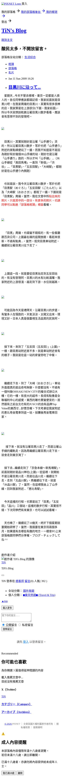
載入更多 (7, 608)
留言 (27, 581)
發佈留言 (7, 629)
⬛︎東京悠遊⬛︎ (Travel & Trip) (39, 595)
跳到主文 (7, 39)
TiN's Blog (13, 30)
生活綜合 (30, 57)
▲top (4, 601)
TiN (3, 562)
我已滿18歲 (8, 773)
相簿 (11, 64)
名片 (11, 72)
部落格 (12, 68)
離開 (20, 773)
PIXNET (16, 724)
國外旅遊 (28, 590)
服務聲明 (37, 727)
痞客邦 (20, 581)
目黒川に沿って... (24, 87)
